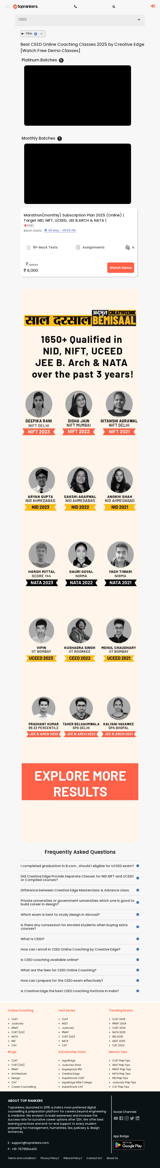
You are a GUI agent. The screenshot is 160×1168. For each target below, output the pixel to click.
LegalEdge (68, 1060)
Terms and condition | (22, 1158)
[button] (80, 20)
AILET (65, 1023)
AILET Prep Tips (121, 1065)
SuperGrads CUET (73, 1078)
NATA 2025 (119, 1032)
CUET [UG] (18, 1032)
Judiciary (17, 1023)
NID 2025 (117, 1036)
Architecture (19, 1073)
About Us (112, 1158)
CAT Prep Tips (120, 1086)
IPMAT (15, 1028)
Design (15, 1078)
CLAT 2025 (118, 1019)
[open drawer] (7, 7)
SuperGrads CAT (72, 1086)
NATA (14, 1036)
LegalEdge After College (77, 1082)
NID (13, 1041)
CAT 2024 (118, 1045)
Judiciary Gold (71, 1065)
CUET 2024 (119, 1028)
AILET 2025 (118, 1041)
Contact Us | (94, 1158)
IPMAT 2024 (119, 1023)
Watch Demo (121, 267)
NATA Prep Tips (121, 1073)
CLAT (14, 1019)
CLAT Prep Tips (121, 1060)
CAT (14, 1045)
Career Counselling (23, 1086)
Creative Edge (71, 1073)
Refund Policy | (73, 1158)
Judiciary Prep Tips (124, 1082)
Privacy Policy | (50, 1158)
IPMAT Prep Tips (121, 1069)
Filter (31, 33)
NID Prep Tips (120, 1078)
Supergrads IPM (72, 1069)
